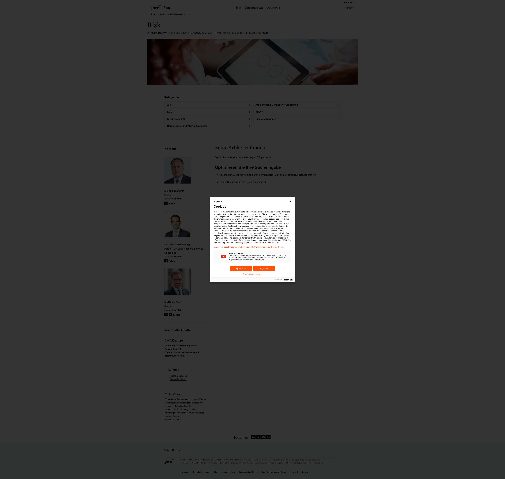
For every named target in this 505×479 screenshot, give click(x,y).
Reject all (264, 268)
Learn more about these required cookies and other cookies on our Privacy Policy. (249, 247)
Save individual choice (252, 274)
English (217, 201)
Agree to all (241, 268)
